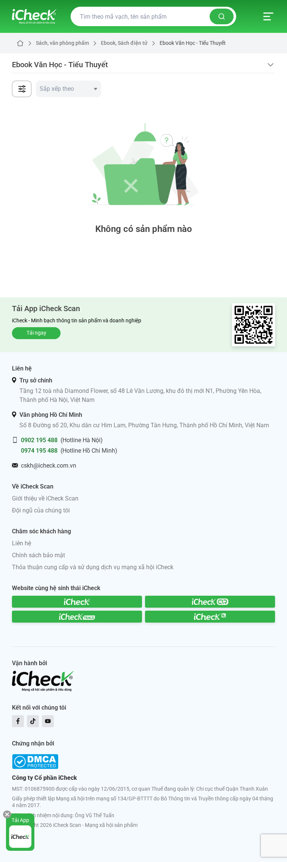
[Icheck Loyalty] (210, 617)
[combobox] (68, 89)
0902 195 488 (39, 440)
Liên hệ (21, 543)
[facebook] (18, 721)
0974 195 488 (39, 450)
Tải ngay (36, 333)
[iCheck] (77, 602)
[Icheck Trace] (77, 617)
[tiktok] (33, 721)
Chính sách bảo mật (38, 555)
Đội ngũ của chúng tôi (41, 510)
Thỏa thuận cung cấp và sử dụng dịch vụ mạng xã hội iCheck (92, 567)
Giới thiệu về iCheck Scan (45, 498)
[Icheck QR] (210, 602)
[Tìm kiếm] (222, 16)
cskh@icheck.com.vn (48, 465)
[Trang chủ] (34, 16)
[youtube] (48, 721)
